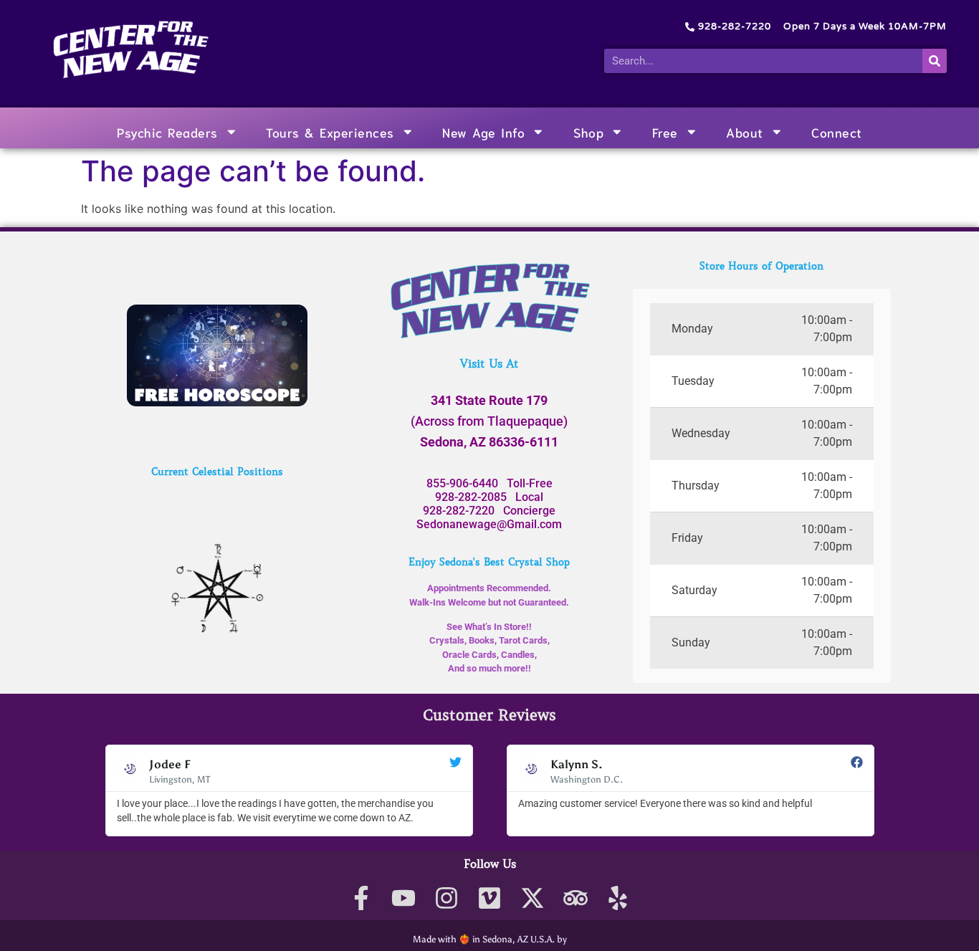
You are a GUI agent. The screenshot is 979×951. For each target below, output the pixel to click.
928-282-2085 (471, 497)
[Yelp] (618, 898)
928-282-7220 (459, 510)
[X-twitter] (532, 898)
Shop (588, 132)
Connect (836, 132)
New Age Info (483, 132)
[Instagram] (447, 898)
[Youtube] (404, 898)
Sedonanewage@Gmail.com (489, 524)
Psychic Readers (167, 132)
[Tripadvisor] (575, 898)
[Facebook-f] (361, 898)
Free (665, 132)
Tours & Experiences (330, 132)
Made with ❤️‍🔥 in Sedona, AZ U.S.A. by (490, 939)
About (744, 132)
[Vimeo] (490, 898)
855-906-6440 (462, 483)
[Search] (934, 61)
